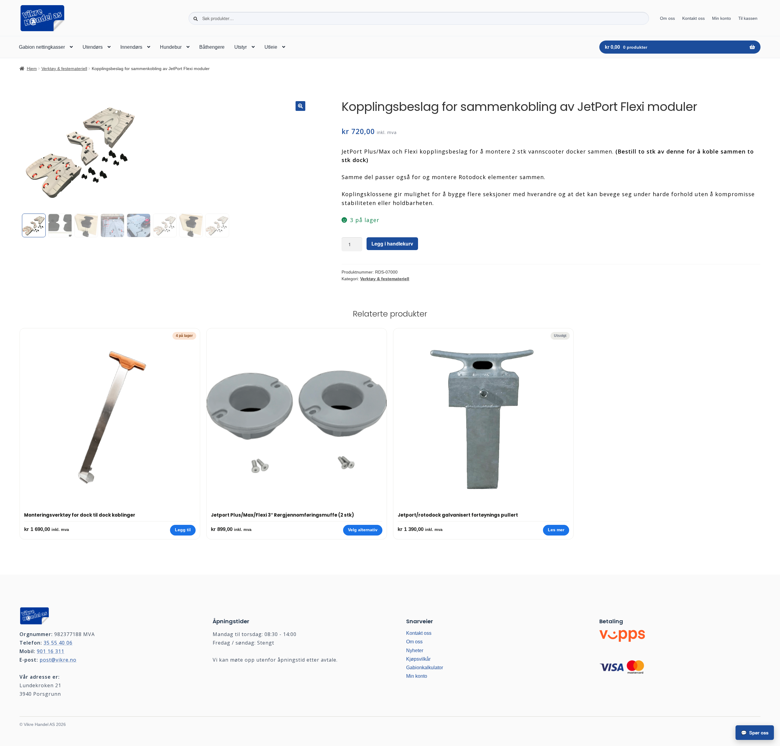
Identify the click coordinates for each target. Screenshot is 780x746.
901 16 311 (50, 651)
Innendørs (131, 47)
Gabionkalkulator (424, 667)
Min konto (721, 18)
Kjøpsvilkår (418, 659)
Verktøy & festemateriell (64, 68)
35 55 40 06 (58, 642)
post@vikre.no (58, 659)
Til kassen (747, 18)
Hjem (32, 68)
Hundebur (171, 47)
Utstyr (240, 47)
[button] (300, 106)
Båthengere (212, 47)
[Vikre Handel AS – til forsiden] (100, 614)
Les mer (556, 530)
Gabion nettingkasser (42, 47)
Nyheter (414, 650)
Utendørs (93, 47)
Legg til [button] (183, 530)
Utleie (270, 47)
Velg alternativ (363, 530)
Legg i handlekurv (392, 243)
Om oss (667, 18)
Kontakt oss (693, 18)
